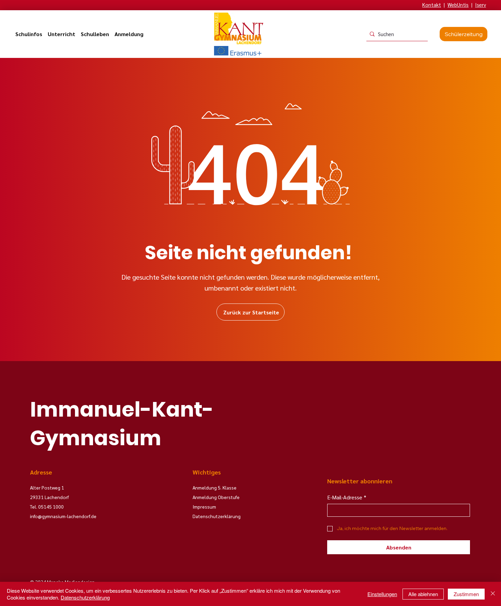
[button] (28, 34)
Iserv (480, 4)
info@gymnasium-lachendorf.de (63, 516)
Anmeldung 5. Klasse (215, 487)
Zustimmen (466, 593)
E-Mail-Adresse (346, 497)
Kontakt (431, 4)
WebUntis (458, 4)
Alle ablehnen (423, 593)
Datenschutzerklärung (85, 597)
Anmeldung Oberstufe (216, 497)
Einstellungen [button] (382, 593)
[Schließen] (493, 594)
